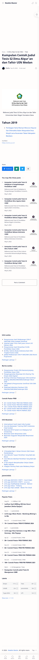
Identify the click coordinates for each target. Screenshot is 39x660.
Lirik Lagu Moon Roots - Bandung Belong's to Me (20, 515)
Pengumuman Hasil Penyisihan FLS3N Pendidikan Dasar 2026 (16, 348)
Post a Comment (19, 282)
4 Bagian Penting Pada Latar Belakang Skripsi (19, 466)
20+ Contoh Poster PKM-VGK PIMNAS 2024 (18, 403)
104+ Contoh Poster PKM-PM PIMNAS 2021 (19, 562)
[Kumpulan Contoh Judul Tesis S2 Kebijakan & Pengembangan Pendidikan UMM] (33, 184)
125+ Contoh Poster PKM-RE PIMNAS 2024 (18, 407)
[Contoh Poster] (17, 520)
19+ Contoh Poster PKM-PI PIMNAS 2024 (17, 410)
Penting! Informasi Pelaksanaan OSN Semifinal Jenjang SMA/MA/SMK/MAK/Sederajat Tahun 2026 (20, 380)
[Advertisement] (19, 27)
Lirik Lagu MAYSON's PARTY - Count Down (18, 480)
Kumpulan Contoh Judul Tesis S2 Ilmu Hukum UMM (15, 248)
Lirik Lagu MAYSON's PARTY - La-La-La (17, 482)
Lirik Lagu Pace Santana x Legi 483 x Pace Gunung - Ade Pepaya (19, 532)
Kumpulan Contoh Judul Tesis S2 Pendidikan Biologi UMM (15, 262)
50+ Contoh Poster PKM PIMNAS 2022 (18, 540)
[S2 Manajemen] (16, 567)
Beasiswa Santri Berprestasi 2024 (15, 434)
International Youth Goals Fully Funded (17, 424)
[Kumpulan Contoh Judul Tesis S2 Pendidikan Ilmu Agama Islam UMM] (33, 201)
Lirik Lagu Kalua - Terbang (13, 486)
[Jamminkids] (15, 511)
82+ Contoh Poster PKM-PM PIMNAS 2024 (18, 409)
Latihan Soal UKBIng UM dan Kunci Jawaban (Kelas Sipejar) (17, 505)
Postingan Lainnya (8, 360)
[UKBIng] (15, 501)
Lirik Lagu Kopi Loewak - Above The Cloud (18, 488)
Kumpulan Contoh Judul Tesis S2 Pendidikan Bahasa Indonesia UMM (15, 232)
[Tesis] (23, 567)
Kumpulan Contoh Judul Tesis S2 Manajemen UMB (16, 571)
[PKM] (24, 520)
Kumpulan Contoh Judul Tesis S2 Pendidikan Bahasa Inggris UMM (15, 217)
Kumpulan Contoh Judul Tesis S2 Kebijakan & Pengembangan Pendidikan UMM (15, 184)
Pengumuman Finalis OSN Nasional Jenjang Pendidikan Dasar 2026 (18, 371)
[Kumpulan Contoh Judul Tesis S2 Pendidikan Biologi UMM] (33, 263)
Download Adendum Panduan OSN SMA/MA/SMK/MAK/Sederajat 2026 (16, 388)
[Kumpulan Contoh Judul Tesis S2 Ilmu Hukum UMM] (33, 249)
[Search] (36, 2)
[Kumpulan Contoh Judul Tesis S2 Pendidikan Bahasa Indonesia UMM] (33, 232)
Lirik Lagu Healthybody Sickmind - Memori (18, 484)
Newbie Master (11, 3)
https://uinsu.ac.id (8, 143)
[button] (32, 2)
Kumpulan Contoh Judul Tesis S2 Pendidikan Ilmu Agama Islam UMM (15, 201)
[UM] (19, 501)
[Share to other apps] (28, 169)
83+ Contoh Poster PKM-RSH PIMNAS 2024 (18, 405)
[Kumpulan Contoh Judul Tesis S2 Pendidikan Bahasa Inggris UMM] (33, 218)
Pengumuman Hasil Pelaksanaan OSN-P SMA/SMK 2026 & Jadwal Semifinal (17, 340)
